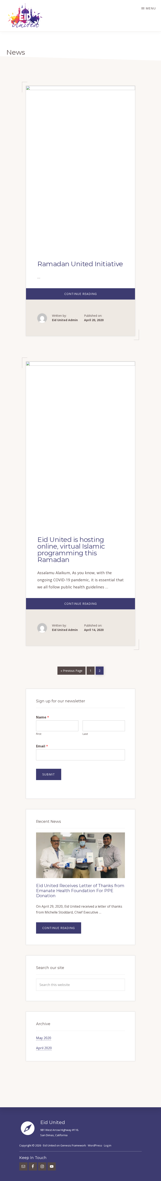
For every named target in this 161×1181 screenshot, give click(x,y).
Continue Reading (88, 296)
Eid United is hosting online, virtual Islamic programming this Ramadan (71, 549)
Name (42, 717)
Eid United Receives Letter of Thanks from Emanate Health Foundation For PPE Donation (80, 890)
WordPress (95, 1145)
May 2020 (43, 1038)
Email (42, 746)
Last (85, 734)
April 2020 (44, 1048)
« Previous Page (71, 670)
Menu (151, 8)
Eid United (49, 1145)
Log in (107, 1145)
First (38, 734)
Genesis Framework (73, 1145)
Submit (48, 774)
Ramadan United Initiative (80, 264)
